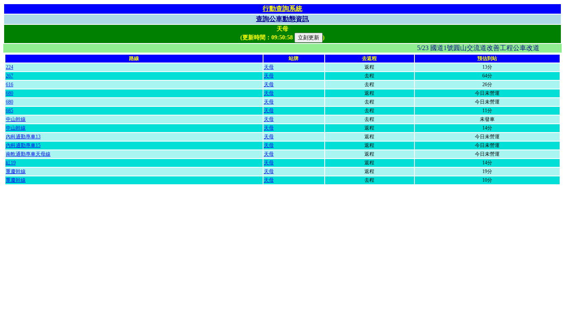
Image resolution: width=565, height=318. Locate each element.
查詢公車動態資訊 (282, 18)
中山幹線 (16, 119)
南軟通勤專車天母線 (28, 154)
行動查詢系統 (282, 8)
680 (9, 93)
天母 (269, 67)
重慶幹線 (16, 171)
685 (9, 110)
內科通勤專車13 (23, 137)
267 (9, 76)
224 (9, 67)
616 (9, 84)
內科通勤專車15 (23, 145)
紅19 (11, 163)
